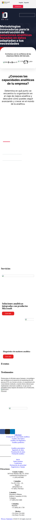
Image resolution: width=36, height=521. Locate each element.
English (21, 2)
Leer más (8, 313)
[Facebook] (2, 431)
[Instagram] (7, 431)
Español (26, 2)
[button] (4, 151)
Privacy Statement (6, 519)
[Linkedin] (12, 431)
